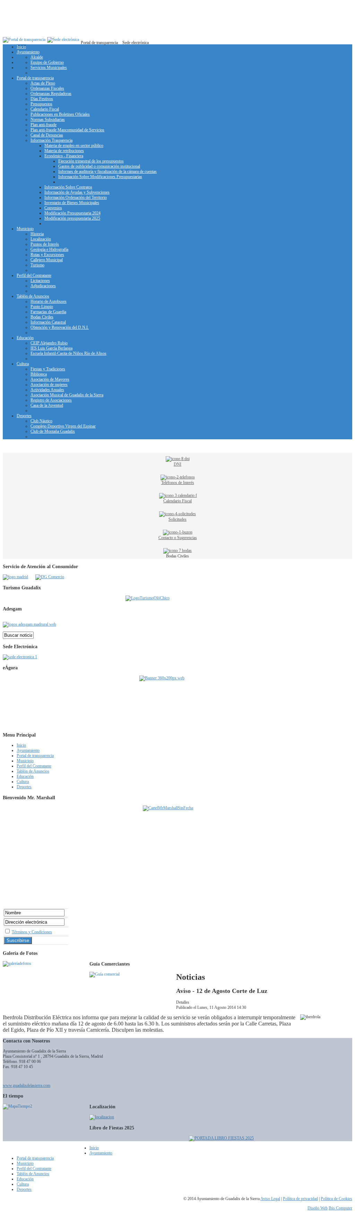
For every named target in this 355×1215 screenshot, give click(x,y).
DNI (177, 464)
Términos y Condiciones (32, 932)
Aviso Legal (270, 1198)
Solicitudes (177, 519)
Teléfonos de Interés (177, 482)
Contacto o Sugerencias (177, 537)
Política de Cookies (336, 1198)
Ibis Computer (340, 1208)
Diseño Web (318, 1208)
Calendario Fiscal (177, 501)
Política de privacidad (300, 1198)
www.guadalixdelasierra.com (26, 1085)
